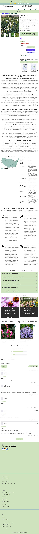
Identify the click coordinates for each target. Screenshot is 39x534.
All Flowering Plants (6, 13)
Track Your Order (6, 494)
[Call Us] (18, 9)
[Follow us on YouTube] (14, 483)
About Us (4, 496)
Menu (20, 11)
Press (3, 517)
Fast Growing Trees (6, 526)
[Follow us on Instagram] (8, 483)
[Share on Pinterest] (26, 60)
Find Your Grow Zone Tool (8, 522)
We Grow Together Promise (8, 492)
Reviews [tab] (3, 363)
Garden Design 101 (6, 524)
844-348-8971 (6, 478)
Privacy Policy (5, 506)
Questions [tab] (8, 363)
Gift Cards (4, 497)
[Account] (30, 9)
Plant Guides (5, 519)
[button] (29, 28)
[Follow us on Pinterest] (11, 483)
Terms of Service (6, 504)
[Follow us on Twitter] (5, 483)
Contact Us (4, 499)
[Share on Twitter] (25, 60)
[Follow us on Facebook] (2, 483)
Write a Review (34, 366)
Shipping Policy (5, 501)
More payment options (31, 52)
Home (2, 13)
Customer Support (6, 521)
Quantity (21, 45)
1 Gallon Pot (23, 41)
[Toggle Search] (24, 9)
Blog (3, 514)
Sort (30, 370)
